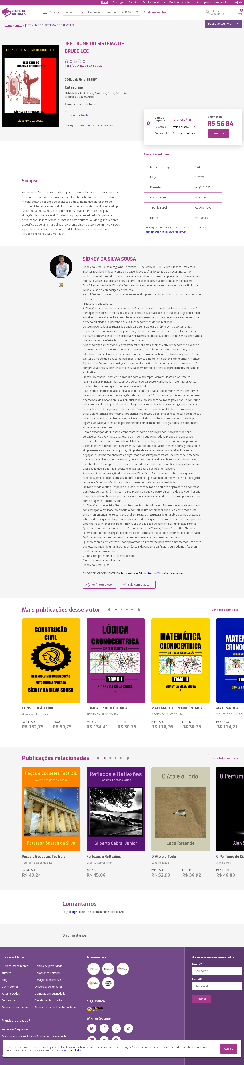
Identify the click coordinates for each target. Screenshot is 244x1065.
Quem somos (10, 986)
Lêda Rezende (160, 862)
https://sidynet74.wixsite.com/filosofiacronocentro (152, 573)
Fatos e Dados (11, 993)
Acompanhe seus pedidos (214, 2)
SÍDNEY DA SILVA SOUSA (86, 66)
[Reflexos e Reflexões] (116, 809)
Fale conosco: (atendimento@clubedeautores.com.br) (35, 1036)
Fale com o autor (139, 584)
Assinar (201, 998)
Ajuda (238, 2)
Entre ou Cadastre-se (217, 12)
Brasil (104, 2)
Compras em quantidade (50, 993)
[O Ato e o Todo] (180, 809)
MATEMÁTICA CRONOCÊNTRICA (177, 708)
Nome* (197, 964)
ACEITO (229, 1048)
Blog (4, 980)
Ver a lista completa (225, 610)
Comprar (218, 133)
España (133, 2)
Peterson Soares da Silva (37, 862)
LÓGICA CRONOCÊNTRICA (107, 708)
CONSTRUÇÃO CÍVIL (38, 708)
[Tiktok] (128, 1028)
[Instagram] (116, 1028)
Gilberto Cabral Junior (100, 862)
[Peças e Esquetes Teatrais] (51, 809)
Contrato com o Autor (15, 1007)
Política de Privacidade (67, 1050)
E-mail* (197, 979)
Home (8, 25)
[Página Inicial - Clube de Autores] (14, 13)
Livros (18, 25)
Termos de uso (11, 1000)
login (75, 912)
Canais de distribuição (48, 1000)
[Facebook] (104, 1028)
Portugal (118, 2)
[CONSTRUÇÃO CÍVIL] (51, 660)
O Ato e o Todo (163, 856)
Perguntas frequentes (15, 1029)
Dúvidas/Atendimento (15, 966)
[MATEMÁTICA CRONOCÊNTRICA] (180, 660)
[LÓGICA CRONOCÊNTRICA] (116, 660)
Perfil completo (102, 584)
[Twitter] (91, 1028)
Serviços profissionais (48, 980)
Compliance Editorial (47, 973)
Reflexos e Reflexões (104, 856)
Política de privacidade (48, 966)
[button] (109, 609)
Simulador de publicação (55, 1007)
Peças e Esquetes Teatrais (43, 856)
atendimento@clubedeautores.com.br (166, 231)
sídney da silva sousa (35, 714)
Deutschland (151, 2)
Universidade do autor (48, 986)
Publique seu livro (180, 2)
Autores (6, 973)
